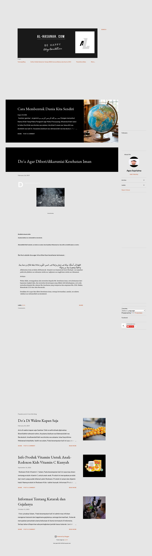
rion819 (66, 539)
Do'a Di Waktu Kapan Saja (38, 420)
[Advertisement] (76, 12)
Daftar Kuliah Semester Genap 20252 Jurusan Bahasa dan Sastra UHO (51, 62)
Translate (138, 313)
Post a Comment (29, 133)
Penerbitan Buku (81, 62)
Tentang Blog (21, 62)
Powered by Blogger (63, 536)
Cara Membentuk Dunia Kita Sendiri (46, 108)
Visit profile (134, 174)
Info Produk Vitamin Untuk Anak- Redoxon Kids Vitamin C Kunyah (44, 460)
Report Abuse (126, 190)
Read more (72, 445)
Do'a (23, 305)
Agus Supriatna (134, 170)
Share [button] (20, 133)
